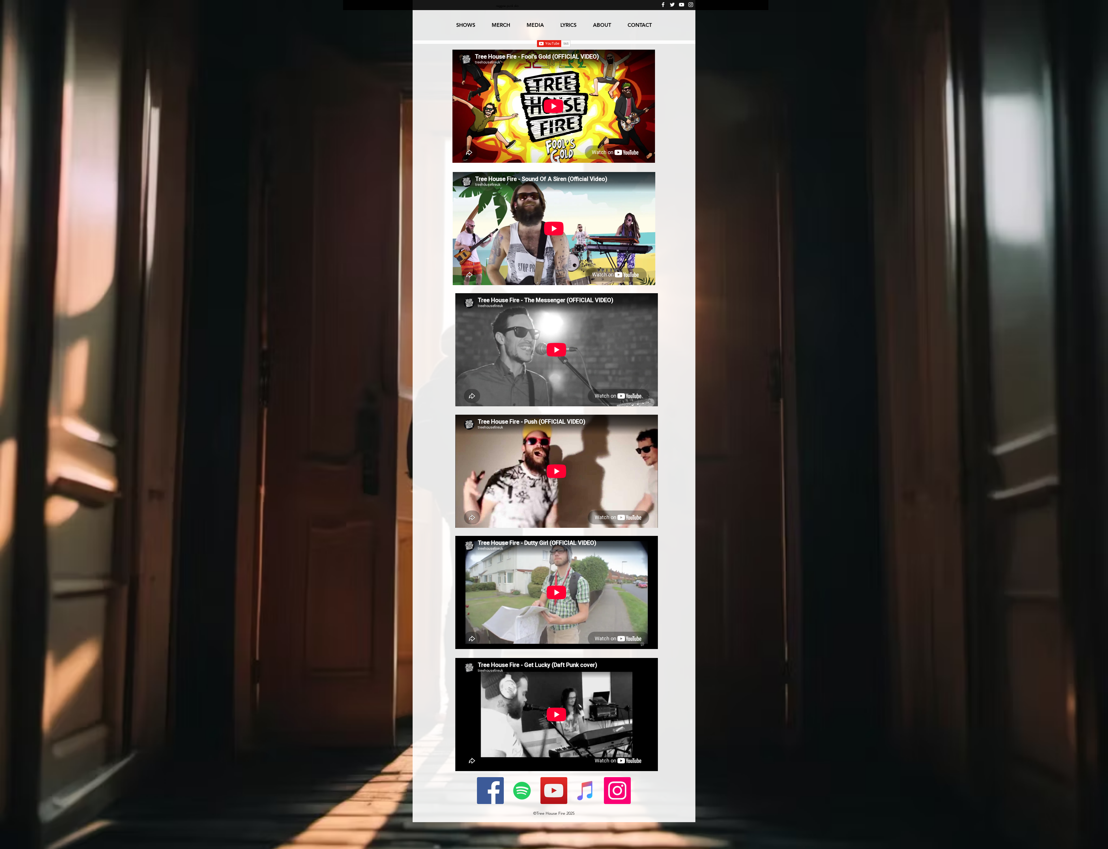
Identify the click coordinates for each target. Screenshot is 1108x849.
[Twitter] (672, 4)
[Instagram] (691, 4)
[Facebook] (663, 4)
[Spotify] (522, 790)
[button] (535, 25)
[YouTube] (681, 4)
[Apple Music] (585, 790)
